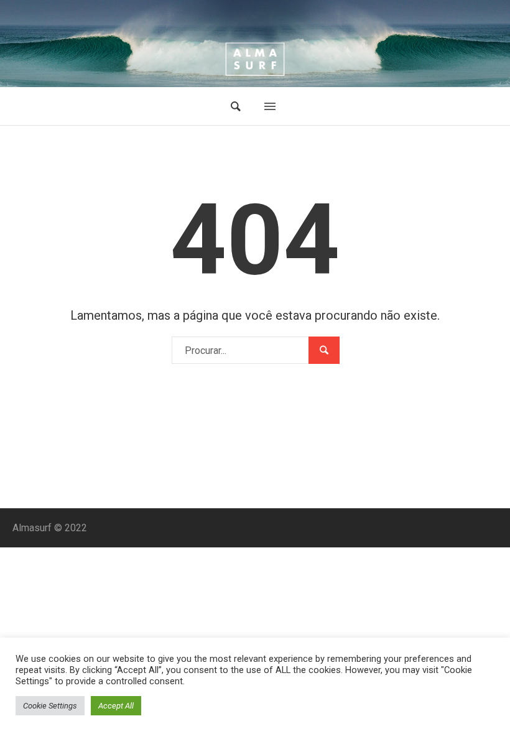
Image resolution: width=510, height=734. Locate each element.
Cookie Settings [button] (50, 705)
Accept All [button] (116, 705)
